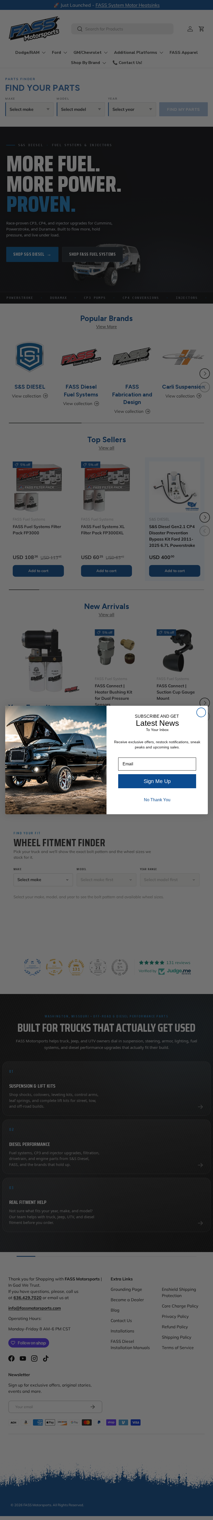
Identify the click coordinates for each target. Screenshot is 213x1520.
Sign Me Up (157, 781)
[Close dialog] (201, 712)
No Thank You (157, 800)
